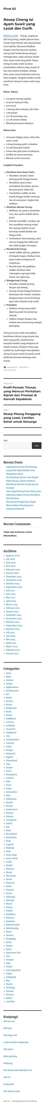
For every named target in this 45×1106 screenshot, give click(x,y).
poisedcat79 (12, 367)
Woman (10, 991)
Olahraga (10, 896)
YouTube (10, 1001)
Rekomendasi (13, 924)
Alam (8, 673)
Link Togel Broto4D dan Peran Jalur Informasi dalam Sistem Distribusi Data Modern (23, 495)
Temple (10, 959)
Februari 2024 (13, 650)
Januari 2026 (12, 573)
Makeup (10, 848)
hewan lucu (11, 809)
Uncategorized (10, 370)
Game (9, 788)
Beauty (9, 701)
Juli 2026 (10, 559)
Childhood (11, 732)
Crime (9, 746)
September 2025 (14, 587)
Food (8, 785)
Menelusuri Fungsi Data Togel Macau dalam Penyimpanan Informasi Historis (21, 505)
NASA (9, 886)
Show (9, 942)
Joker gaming (10, 1056)
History (9, 813)
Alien (8, 676)
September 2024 (14, 625)
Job (7, 827)
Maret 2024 (12, 646)
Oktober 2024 (13, 622)
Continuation (12, 739)
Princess (10, 917)
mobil (9, 862)
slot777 (7, 1077)
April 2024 (11, 643)
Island (9, 823)
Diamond (10, 753)
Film (8, 781)
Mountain (11, 876)
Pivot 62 (10, 8)
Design (9, 750)
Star (8, 956)
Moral (9, 872)
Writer (9, 998)
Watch (9, 984)
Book (8, 711)
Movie (9, 879)
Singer (9, 945)
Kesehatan (11, 837)
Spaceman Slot (13, 952)
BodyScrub (11, 708)
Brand (9, 715)
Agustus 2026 (13, 555)
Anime (9, 683)
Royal (9, 931)
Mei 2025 (10, 597)
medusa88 (9, 1084)
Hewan (9, 806)
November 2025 (14, 580)
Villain (9, 973)
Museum (10, 883)
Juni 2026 (11, 562)
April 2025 (11, 601)
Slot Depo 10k (10, 1035)
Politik (9, 910)
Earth (9, 771)
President (11, 914)
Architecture (12, 690)
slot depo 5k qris (12, 1091)
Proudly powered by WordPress (24, 1101)
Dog (8, 764)
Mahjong (8, 1063)
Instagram (11, 820)
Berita (9, 704)
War (8, 980)
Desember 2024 (14, 615)
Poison (9, 907)
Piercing (10, 900)
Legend (9, 844)
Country (10, 743)
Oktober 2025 (13, 583)
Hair (8, 795)
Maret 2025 (12, 604)
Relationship (12, 928)
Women (10, 994)
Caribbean (11, 718)
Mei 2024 (10, 639)
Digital (9, 757)
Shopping (11, 938)
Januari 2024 (12, 653)
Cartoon (10, 722)
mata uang (11, 855)
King (8, 841)
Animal (9, 680)
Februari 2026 (13, 569)
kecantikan (11, 834)
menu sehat (12, 858)
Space (9, 949)
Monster (10, 869)
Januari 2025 (12, 611)
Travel (9, 966)
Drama (9, 767)
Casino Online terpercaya (16, 1042)
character (10, 729)
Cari (5, 440)
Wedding (10, 987)
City (8, 736)
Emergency (11, 774)
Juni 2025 (11, 594)
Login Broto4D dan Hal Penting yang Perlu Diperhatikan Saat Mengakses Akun (21, 470)
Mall (8, 851)
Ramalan (10, 921)
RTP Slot (8, 1028)
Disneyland (11, 760)
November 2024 (14, 618)
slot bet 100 (9, 1021)
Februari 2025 (13, 608)
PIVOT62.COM (11, 36)
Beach (9, 697)
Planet (9, 903)
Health (9, 802)
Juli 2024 (10, 632)
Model (9, 865)
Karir (8, 830)
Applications (12, 687)
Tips (8, 963)
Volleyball (11, 977)
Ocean (9, 893)
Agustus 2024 (13, 629)
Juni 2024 (11, 636)
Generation (11, 792)
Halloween (11, 799)
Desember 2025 (14, 576)
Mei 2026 (10, 566)
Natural (10, 889)
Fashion (10, 778)
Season (9, 935)
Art (7, 694)
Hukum (9, 816)
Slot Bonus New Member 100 (18, 1070)
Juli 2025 (10, 590)
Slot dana (8, 1049)
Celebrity (10, 725)
